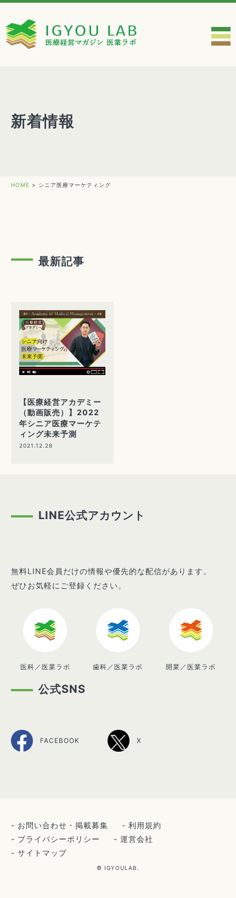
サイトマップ (42, 852)
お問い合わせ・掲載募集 (63, 825)
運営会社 (136, 839)
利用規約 (144, 825)
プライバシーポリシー (59, 839)
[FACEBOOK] (45, 750)
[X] (125, 750)
